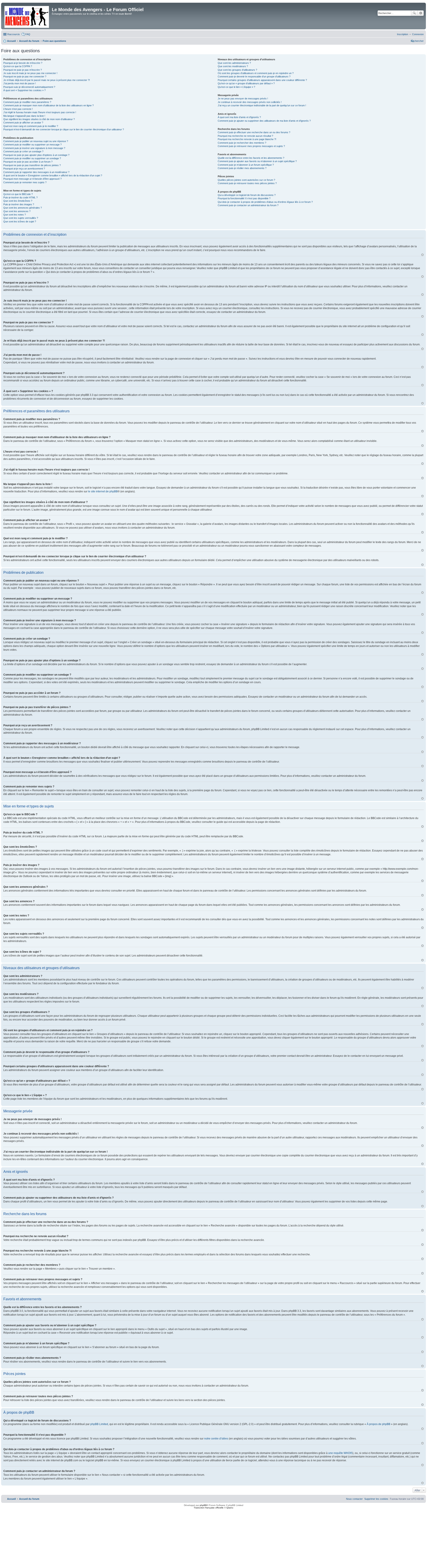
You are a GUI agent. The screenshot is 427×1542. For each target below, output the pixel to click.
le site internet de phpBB (103, 491)
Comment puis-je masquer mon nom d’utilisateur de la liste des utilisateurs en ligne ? (48, 105)
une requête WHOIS (340, 1453)
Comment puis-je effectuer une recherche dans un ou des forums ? (254, 132)
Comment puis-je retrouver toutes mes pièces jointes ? (247, 183)
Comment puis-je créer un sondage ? (23, 151)
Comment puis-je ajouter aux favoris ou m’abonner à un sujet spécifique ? (257, 161)
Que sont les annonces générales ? (22, 207)
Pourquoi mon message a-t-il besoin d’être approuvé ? (32, 178)
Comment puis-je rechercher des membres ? (242, 142)
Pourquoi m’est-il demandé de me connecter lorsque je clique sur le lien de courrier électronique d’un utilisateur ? (63, 129)
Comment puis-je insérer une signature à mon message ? (34, 148)
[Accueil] (27, 16)
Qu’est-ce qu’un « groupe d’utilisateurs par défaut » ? (246, 83)
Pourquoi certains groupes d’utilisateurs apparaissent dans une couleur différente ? (262, 80)
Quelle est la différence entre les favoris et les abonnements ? (251, 158)
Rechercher (414, 13)
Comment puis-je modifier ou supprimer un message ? (32, 144)
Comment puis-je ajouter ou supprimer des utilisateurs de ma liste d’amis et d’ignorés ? (264, 120)
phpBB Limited (99, 1424)
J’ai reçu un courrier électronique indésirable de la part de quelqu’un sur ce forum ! (262, 105)
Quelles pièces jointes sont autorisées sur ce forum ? (246, 180)
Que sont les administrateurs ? (234, 63)
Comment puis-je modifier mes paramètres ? (27, 102)
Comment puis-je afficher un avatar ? (23, 122)
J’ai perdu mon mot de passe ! (19, 83)
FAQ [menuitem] (27, 34)
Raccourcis (13, 34)
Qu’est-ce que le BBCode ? (18, 194)
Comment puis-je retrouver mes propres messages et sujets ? (251, 146)
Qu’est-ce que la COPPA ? (17, 66)
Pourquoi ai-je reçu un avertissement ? (24, 168)
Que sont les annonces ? (16, 211)
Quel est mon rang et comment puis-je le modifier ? (30, 126)
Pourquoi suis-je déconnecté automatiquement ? (29, 87)
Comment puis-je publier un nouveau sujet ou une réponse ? (35, 141)
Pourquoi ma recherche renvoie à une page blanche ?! (247, 139)
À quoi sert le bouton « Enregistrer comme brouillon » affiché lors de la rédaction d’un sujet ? (52, 175)
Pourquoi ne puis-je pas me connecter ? (24, 76)
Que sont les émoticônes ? (17, 200)
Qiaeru (229, 1507)
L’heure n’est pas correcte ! (18, 109)
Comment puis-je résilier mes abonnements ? (242, 168)
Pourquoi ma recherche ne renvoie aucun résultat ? (245, 136)
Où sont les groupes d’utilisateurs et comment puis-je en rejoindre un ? (256, 73)
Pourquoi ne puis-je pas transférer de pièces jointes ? (32, 165)
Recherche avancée (421, 13)
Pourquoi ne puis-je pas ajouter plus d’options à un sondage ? (36, 155)
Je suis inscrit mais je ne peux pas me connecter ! (30, 73)
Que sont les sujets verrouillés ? (20, 218)
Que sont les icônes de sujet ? (19, 221)
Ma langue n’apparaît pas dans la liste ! (24, 116)
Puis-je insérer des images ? (18, 204)
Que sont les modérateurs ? (233, 66)
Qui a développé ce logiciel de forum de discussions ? (247, 195)
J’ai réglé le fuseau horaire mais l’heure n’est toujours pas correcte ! (39, 112)
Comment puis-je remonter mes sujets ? (24, 182)
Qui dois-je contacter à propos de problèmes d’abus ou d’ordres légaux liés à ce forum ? (265, 202)
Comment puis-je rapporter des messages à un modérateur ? (36, 172)
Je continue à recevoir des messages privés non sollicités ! (250, 102)
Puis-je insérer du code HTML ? (20, 197)
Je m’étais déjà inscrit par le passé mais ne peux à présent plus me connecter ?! (46, 80)
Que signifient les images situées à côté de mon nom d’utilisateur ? (39, 119)
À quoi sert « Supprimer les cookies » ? (24, 90)
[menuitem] (418, 34)
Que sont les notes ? (14, 214)
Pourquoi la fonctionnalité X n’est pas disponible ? (244, 198)
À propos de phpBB (378, 1424)
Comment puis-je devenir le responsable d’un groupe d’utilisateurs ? (254, 76)
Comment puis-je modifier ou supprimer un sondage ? (32, 158)
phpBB (203, 1505)
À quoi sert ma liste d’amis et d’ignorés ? (239, 117)
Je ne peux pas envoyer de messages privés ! (243, 98)
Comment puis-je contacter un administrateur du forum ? (248, 205)
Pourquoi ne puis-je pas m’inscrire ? (22, 69)
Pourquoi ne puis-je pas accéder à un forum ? (27, 161)
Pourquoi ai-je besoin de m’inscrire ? (22, 63)
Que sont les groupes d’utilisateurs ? (237, 69)
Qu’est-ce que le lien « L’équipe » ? (236, 87)
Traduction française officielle (209, 1507)
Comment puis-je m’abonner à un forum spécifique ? (246, 164)
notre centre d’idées (216, 1438)
